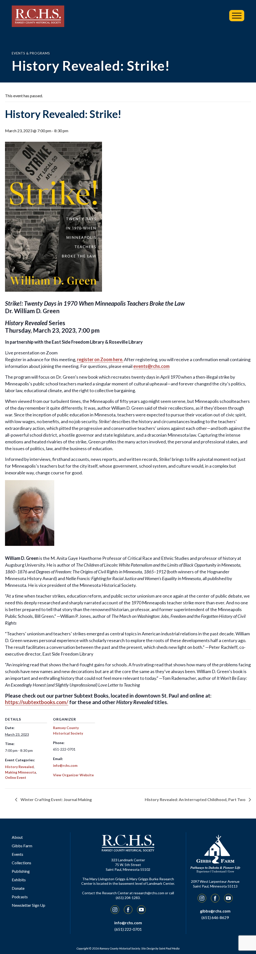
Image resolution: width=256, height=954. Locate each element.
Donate (18, 888)
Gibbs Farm (22, 845)
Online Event (15, 777)
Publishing (21, 871)
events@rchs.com (151, 366)
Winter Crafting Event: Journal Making (56, 799)
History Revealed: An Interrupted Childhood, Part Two (195, 799)
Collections (21, 862)
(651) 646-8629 (215, 917)
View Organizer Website (73, 775)
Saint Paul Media (169, 948)
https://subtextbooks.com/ (36, 702)
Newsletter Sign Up (28, 905)
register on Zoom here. (100, 359)
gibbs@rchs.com (215, 911)
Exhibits (19, 879)
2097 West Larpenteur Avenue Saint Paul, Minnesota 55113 (215, 883)
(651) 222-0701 (128, 929)
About (17, 837)
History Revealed (19, 767)
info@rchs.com (65, 765)
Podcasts (20, 896)
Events (17, 854)
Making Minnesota (20, 772)
